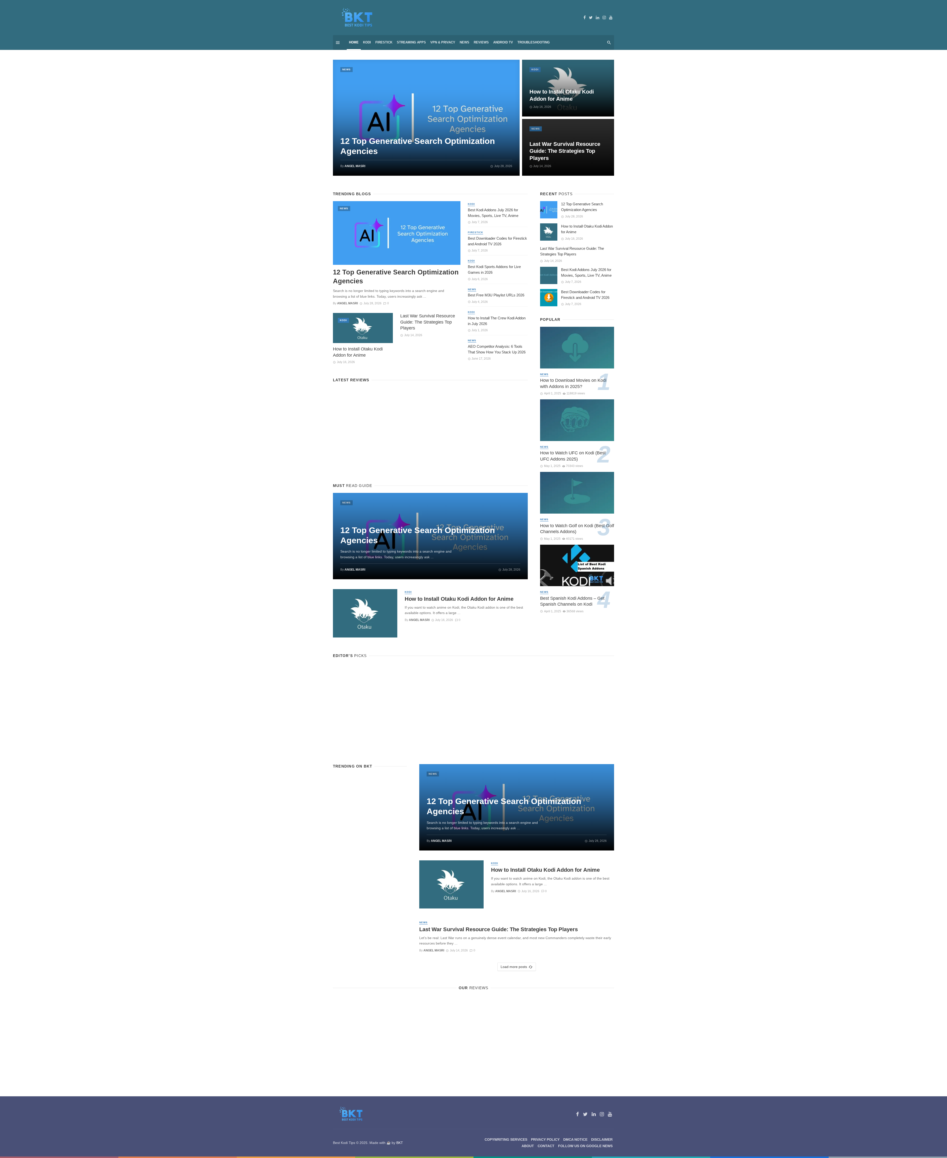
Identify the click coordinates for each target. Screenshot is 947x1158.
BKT (399, 1143)
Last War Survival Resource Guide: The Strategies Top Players (564, 151)
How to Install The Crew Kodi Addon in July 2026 (497, 321)
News (464, 42)
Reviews (481, 42)
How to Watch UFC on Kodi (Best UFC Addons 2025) (573, 456)
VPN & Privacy (442, 42)
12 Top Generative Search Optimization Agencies (417, 146)
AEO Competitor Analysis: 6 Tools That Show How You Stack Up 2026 (497, 349)
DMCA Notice (575, 1139)
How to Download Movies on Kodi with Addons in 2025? (573, 383)
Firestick (383, 42)
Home (354, 42)
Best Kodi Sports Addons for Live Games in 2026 (494, 269)
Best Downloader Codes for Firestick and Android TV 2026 (497, 241)
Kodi (367, 42)
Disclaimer (602, 1139)
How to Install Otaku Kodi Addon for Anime (561, 95)
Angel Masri (355, 166)
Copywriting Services (506, 1139)
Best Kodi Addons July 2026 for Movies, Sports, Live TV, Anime (493, 213)
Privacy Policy (545, 1139)
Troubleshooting (533, 42)
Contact (546, 1146)
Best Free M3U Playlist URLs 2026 (496, 295)
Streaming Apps (411, 42)
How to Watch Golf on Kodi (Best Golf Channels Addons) (577, 528)
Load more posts (514, 967)
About (528, 1146)
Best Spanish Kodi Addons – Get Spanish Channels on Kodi (572, 601)
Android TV (503, 42)
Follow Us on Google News (585, 1146)
